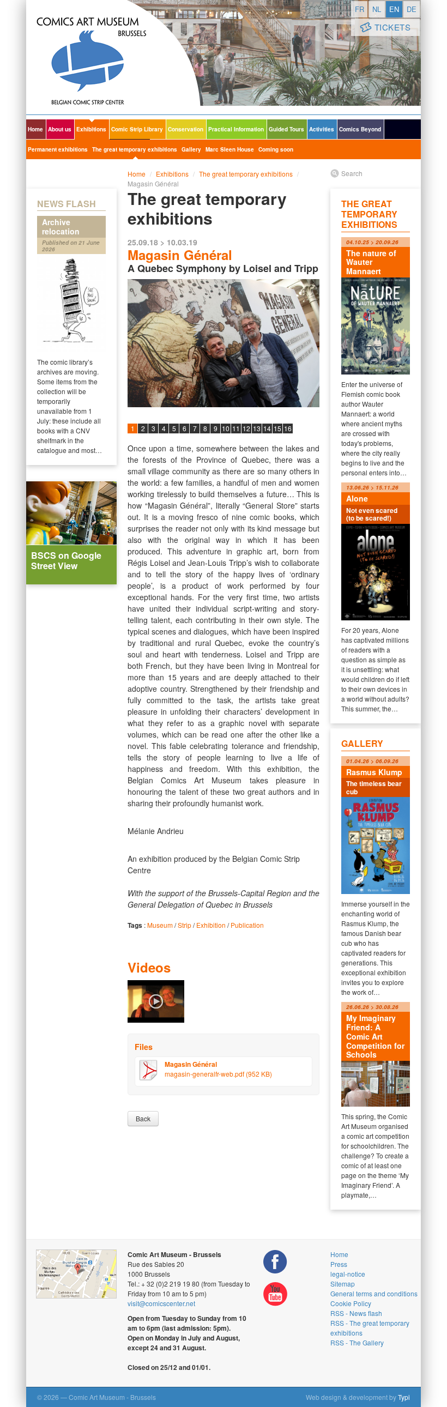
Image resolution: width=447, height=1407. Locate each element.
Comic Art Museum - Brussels (113, 57)
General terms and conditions (374, 1293)
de (411, 9)
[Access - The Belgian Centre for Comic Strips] (76, 1274)
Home (35, 129)
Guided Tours (286, 129)
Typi (404, 1397)
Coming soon (275, 149)
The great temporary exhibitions (134, 149)
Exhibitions (91, 129)
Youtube (275, 1294)
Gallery (191, 149)
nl (376, 9)
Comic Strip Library (137, 129)
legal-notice (347, 1273)
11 (236, 428)
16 (288, 428)
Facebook (275, 1261)
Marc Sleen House (230, 149)
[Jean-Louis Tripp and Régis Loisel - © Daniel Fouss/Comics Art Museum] (223, 343)
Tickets (392, 27)
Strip (184, 924)
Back (143, 1118)
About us (59, 129)
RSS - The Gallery (357, 1342)
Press (338, 1264)
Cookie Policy (350, 1303)
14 (267, 428)
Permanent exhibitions (58, 149)
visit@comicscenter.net (161, 1303)
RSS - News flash (356, 1313)
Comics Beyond (360, 129)
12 (246, 428)
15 (277, 428)
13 (257, 428)
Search (352, 173)
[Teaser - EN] (156, 1000)
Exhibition (211, 924)
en (394, 9)
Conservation (185, 129)
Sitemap (342, 1283)
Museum (160, 924)
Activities (321, 129)
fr (359, 9)
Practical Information (236, 129)
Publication (247, 924)
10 (225, 428)
